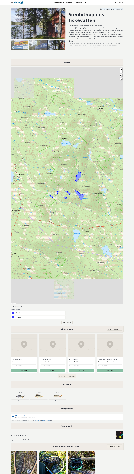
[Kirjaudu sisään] (122, 3)
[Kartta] (67, 62)
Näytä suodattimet (115, 329)
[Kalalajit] (67, 384)
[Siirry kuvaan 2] (38, 45)
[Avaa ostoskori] (120, 2)
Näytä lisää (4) (67, 322)
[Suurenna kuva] (38, 23)
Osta (25, 370)
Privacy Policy (37, 420)
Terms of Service (46, 420)
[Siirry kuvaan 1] (19, 45)
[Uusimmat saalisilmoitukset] (67, 446)
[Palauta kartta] (121, 75)
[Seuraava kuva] (62, 23)
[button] (121, 69)
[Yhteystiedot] (67, 408)
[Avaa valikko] (12, 2)
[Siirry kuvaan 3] (56, 45)
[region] (38, 23)
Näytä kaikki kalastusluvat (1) (67, 376)
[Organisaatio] (67, 426)
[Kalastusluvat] (67, 329)
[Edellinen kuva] (13, 23)
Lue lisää (96, 47)
